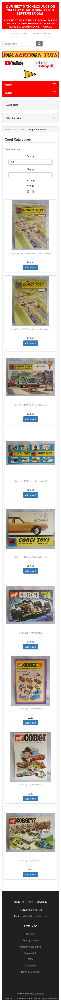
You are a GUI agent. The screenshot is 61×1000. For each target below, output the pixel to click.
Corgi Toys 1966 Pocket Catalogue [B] (30, 481)
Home (8, 129)
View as (30, 185)
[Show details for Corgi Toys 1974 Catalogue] (30, 605)
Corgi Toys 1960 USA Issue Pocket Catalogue (30, 329)
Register (16, 33)
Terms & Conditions (30, 971)
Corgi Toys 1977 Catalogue (30, 860)
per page (30, 180)
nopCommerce (36, 993)
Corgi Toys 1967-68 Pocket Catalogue (30, 556)
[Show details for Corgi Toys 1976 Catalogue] (30, 757)
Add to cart (30, 267)
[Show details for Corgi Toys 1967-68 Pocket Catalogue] (30, 529)
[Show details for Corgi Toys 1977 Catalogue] (30, 833)
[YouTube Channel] (16, 63)
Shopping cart (41, 33)
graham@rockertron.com (34, 916)
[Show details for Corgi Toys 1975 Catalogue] (30, 681)
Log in (27, 33)
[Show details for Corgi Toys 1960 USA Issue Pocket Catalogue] (30, 301)
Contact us (30, 965)
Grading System (30, 940)
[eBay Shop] (44, 64)
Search (39, 43)
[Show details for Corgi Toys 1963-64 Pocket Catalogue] (30, 377)
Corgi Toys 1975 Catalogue (30, 708)
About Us (30, 934)
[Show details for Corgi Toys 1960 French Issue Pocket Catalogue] (30, 225)
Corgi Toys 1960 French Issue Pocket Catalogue (30, 253)
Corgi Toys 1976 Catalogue (30, 784)
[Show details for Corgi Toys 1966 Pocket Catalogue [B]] (30, 453)
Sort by (30, 156)
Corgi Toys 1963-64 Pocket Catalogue (30, 405)
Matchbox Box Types (30, 946)
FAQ (30, 959)
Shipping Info (30, 952)
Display (31, 169)
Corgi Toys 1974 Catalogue (30, 632)
